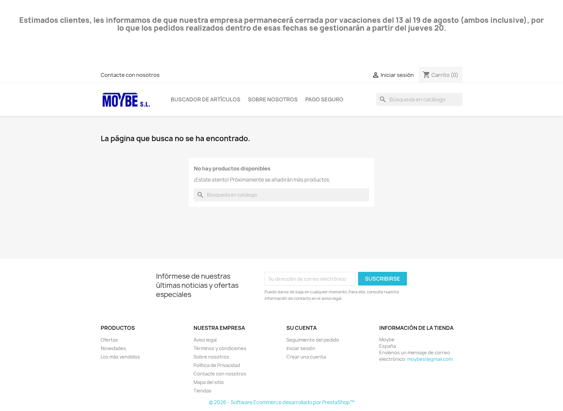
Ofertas (109, 340)
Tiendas (202, 391)
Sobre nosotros (273, 99)
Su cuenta (301, 327)
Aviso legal (205, 340)
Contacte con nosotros (130, 75)
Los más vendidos (120, 357)
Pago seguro (324, 99)
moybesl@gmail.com (430, 359)
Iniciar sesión (300, 348)
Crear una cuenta (306, 357)
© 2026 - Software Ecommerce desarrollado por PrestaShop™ (281, 402)
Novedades (113, 348)
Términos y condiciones (220, 348)
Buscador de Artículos (205, 99)
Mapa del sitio (209, 382)
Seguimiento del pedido (312, 340)
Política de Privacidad (217, 365)
